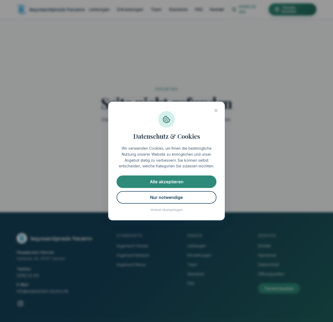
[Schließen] (216, 110)
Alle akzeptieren (166, 181)
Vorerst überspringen (166, 210)
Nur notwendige (166, 197)
